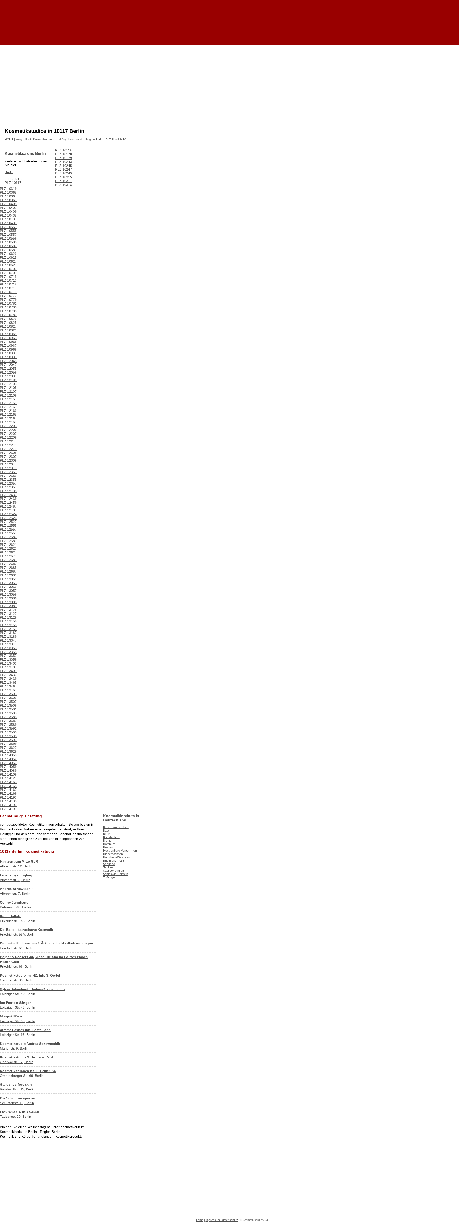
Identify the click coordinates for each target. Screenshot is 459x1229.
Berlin (99, 139)
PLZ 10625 (8, 257)
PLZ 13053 (8, 583)
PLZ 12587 (8, 537)
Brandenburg (111, 837)
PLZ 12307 (8, 456)
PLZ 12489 (8, 510)
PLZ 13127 (8, 613)
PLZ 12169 (8, 422)
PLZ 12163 (8, 411)
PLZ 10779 (8, 300)
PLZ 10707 (8, 269)
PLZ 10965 (8, 342)
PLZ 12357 (8, 483)
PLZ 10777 (8, 296)
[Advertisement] (92, 40)
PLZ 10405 (8, 204)
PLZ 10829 (8, 330)
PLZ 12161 (8, 407)
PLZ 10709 (8, 273)
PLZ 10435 (8, 215)
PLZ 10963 (8, 338)
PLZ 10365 (8, 192)
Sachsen (109, 867)
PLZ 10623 (8, 254)
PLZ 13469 (8, 690)
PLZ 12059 (8, 372)
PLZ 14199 (8, 809)
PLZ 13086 (8, 598)
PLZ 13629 (8, 751)
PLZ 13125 (8, 610)
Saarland (109, 864)
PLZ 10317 (63, 181)
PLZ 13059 (8, 594)
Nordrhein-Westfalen (116, 857)
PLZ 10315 (63, 177)
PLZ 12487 (8, 506)
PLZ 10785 (8, 311)
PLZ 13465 (8, 682)
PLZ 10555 (8, 231)
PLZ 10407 (8, 208)
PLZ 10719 (8, 292)
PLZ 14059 (8, 767)
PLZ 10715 (8, 284)
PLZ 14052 (8, 759)
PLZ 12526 (8, 518)
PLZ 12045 (8, 361)
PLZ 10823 (8, 319)
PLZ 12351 (8, 472)
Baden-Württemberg (116, 827)
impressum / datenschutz (222, 1220)
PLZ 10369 (8, 200)
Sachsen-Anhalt (113, 870)
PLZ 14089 (8, 770)
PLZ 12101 (8, 380)
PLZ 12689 (8, 575)
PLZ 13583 (8, 713)
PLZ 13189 (8, 636)
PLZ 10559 (8, 238)
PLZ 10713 (8, 280)
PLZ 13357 (8, 656)
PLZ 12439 (8, 499)
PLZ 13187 (8, 633)
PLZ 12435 (8, 491)
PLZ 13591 (8, 728)
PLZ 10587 (8, 246)
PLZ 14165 (8, 786)
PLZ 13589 (8, 724)
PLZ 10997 (8, 353)
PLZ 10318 (63, 185)
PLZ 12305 (8, 453)
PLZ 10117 (13, 182)
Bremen (108, 840)
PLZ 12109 (8, 395)
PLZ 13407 (8, 667)
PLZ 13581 (8, 709)
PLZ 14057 (8, 763)
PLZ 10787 (8, 315)
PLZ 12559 (8, 533)
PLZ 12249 (8, 445)
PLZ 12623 (8, 548)
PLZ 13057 (8, 590)
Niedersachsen (113, 854)
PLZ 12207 (8, 434)
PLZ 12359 (8, 487)
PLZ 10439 (8, 223)
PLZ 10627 (8, 261)
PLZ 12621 (8, 545)
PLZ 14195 (8, 801)
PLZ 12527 (8, 522)
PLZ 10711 (8, 277)
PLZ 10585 (8, 242)
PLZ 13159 (8, 629)
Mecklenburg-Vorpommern (120, 850)
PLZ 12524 (8, 514)
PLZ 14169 (8, 793)
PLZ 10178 (63, 154)
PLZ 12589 (8, 541)
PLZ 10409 (8, 211)
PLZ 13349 (8, 644)
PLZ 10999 (8, 357)
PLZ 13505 (8, 698)
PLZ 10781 (8, 303)
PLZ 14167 (8, 790)
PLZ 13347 (8, 640)
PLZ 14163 (8, 782)
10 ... (126, 139)
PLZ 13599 (8, 744)
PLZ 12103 (8, 384)
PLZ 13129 (8, 617)
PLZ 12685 (8, 568)
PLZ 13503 (8, 694)
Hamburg (109, 844)
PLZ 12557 (8, 529)
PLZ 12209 (8, 437)
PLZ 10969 (8, 349)
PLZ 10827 (8, 326)
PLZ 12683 (8, 564)
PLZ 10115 (15, 179)
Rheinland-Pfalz (113, 860)
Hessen (108, 847)
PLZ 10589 (8, 250)
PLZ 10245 (63, 166)
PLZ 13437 (8, 675)
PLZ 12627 (8, 552)
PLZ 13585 (8, 717)
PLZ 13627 (8, 747)
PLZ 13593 (8, 732)
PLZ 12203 (8, 426)
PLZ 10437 (8, 219)
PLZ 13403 (8, 663)
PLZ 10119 (63, 150)
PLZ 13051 (8, 579)
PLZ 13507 (8, 702)
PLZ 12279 (8, 449)
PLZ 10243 (63, 162)
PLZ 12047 (8, 365)
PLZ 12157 (8, 399)
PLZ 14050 (8, 755)
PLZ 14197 (8, 805)
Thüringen (109, 877)
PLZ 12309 (8, 460)
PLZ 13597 (8, 740)
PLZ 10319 (8, 188)
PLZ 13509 (8, 705)
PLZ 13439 (8, 679)
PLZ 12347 (8, 464)
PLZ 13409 (8, 671)
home (199, 1220)
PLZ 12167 (8, 418)
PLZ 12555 (8, 525)
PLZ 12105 (8, 388)
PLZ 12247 (8, 441)
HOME (9, 139)
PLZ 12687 (8, 571)
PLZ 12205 (8, 430)
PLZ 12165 (8, 414)
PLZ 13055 (8, 587)
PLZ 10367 (8, 196)
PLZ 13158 (8, 625)
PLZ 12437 (8, 495)
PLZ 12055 (8, 368)
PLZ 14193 (8, 797)
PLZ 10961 (8, 334)
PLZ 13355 (8, 652)
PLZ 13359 (8, 659)
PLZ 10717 (8, 288)
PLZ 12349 (8, 468)
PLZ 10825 (8, 322)
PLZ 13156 (8, 621)
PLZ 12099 (8, 376)
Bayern (107, 830)
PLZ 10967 (8, 345)
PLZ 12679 (8, 556)
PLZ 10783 (8, 307)
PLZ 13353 (8, 648)
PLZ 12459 (8, 502)
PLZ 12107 (8, 391)
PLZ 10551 (8, 227)
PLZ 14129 (8, 778)
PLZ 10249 (63, 173)
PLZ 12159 (8, 403)
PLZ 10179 (63, 158)
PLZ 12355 (8, 479)
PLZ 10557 (8, 234)
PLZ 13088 (8, 602)
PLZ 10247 (63, 169)
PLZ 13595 (8, 736)
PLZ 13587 (8, 721)
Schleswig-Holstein (115, 874)
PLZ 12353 (8, 476)
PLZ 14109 (8, 774)
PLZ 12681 (8, 560)
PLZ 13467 (8, 686)
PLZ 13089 (8, 606)
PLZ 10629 (8, 265)
